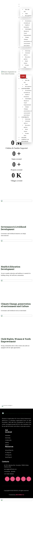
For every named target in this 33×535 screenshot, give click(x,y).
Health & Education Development (10, 267)
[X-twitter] (12, 479)
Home (22, 4)
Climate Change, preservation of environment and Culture (28, 41)
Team (26, 13)
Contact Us (24, 71)
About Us (23, 6)
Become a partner (27, 58)
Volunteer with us (27, 54)
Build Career (26, 62)
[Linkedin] (7, 479)
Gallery (23, 69)
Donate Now (26, 66)
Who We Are (26, 10)
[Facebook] (23, 479)
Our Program (24, 17)
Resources (23, 73)
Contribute (24, 47)
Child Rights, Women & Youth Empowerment (27, 32)
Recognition (28, 15)
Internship (27, 50)
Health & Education (26, 26)
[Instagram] (28, 479)
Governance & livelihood (27, 22)
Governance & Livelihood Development (13, 228)
